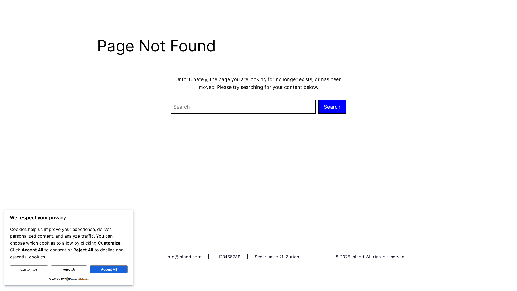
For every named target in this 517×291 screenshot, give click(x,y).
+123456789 (228, 256)
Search (332, 107)
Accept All (109, 269)
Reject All (69, 269)
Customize (28, 269)
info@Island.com (183, 256)
